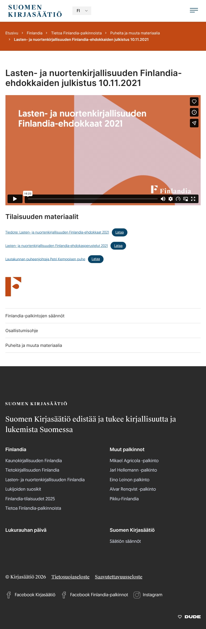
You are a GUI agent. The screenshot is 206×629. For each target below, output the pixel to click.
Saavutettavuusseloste (118, 577)
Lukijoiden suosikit (23, 489)
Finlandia (15, 449)
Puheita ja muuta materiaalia (33, 345)
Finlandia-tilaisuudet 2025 (30, 499)
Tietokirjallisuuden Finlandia (32, 470)
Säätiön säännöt (125, 541)
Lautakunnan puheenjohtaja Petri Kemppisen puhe (45, 259)
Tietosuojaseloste (70, 577)
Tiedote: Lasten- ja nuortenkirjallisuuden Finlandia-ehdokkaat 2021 (57, 232)
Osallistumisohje (21, 330)
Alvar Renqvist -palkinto (133, 489)
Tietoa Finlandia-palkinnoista (33, 508)
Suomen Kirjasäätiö (132, 530)
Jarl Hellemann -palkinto (133, 470)
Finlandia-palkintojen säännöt (35, 315)
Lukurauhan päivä (25, 530)
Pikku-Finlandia (124, 499)
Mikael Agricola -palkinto (134, 460)
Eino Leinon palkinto (129, 480)
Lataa (119, 232)
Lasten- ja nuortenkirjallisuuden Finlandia (45, 480)
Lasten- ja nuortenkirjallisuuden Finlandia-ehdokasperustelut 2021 (56, 245)
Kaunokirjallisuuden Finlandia (33, 460)
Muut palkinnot (127, 449)
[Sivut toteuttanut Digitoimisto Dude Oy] (189, 617)
